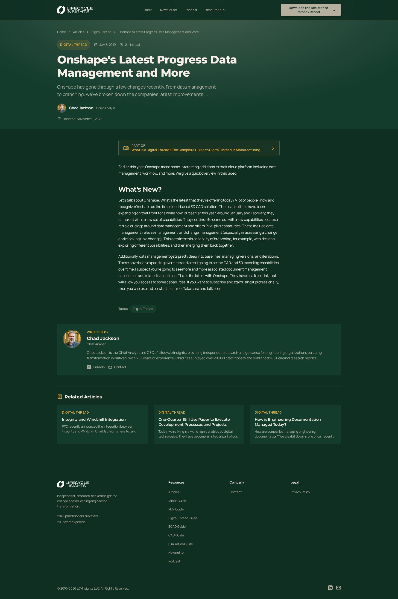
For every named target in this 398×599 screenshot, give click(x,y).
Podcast (190, 10)
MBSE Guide (177, 500)
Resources (216, 10)
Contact (117, 367)
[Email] (338, 588)
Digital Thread (73, 44)
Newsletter (168, 10)
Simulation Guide (180, 544)
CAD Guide (176, 535)
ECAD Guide (176, 526)
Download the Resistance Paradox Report (312, 10)
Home (148, 10)
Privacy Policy (300, 492)
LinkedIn (99, 367)
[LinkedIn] (330, 588)
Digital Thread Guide (182, 518)
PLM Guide (176, 509)
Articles (173, 492)
